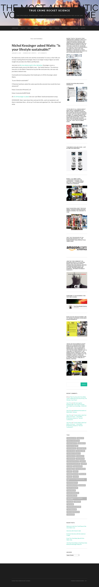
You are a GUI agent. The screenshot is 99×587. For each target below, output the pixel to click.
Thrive (69, 501)
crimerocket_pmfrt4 (29, 53)
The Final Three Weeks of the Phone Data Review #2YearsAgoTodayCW (76, 543)
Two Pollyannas (71, 509)
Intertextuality (80, 468)
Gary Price (69, 403)
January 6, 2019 (16, 53)
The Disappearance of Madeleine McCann (74, 498)
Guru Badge (70, 468)
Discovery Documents (73, 463)
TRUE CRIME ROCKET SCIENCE (49, 10)
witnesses (70, 514)
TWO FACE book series (73, 506)
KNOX (29, 28)
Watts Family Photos (73, 512)
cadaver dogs (81, 448)
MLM (69, 476)
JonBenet (36, 28)
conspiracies (70, 458)
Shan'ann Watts (71, 495)
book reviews (71, 448)
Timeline (77, 501)
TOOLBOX (64, 28)
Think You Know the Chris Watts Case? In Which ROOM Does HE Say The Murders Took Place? (76, 398)
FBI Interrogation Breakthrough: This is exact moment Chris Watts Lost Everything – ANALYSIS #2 (76, 405)
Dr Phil (69, 466)
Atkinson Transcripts (73, 440)
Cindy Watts (71, 456)
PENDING (57, 28)
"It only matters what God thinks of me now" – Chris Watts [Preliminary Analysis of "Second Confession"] (76, 417)
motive (75, 476)
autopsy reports (71, 443)
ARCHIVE (83, 28)
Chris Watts (80, 451)
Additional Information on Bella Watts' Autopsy (76, 411)
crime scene (80, 458)
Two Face (70, 504)
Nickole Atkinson (72, 485)
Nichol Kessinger (72, 482)
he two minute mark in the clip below (31, 65)
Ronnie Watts (71, 490)
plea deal (82, 485)
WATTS (23, 28)
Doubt (84, 463)
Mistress (82, 474)
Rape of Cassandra (72, 487)
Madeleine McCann (72, 474)
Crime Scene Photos (72, 461)
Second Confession (72, 493)
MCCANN (44, 28)
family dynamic (78, 466)
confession (80, 456)
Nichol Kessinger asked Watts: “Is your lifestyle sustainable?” (36, 47)
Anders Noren (80, 580)
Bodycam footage (72, 445)
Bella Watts (81, 443)
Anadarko (80, 438)
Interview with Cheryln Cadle (73, 530)
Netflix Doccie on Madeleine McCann (75, 480)
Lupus (75, 471)
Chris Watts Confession (73, 453)
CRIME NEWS (15, 28)
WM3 (50, 28)
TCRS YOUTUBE (74, 28)
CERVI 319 (70, 451)
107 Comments (42, 53)
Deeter (82, 461)
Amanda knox (71, 438)
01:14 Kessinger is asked (21, 96)
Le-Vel (69, 471)
